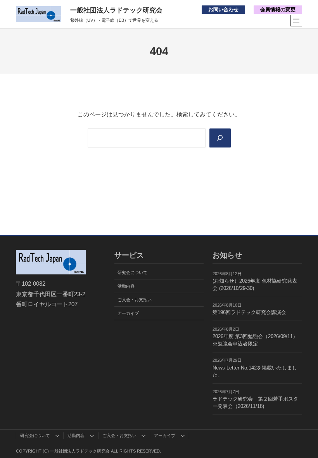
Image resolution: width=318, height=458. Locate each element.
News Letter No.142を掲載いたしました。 (255, 371)
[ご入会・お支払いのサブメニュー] (143, 435)
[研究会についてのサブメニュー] (57, 435)
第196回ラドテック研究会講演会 (249, 312)
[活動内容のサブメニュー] (92, 435)
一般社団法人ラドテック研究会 (116, 10)
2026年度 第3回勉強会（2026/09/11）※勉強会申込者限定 (255, 340)
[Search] (219, 138)
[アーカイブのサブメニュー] (182, 435)
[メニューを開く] (296, 20)
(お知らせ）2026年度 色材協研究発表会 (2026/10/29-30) (255, 284)
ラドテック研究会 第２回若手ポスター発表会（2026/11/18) (255, 402)
